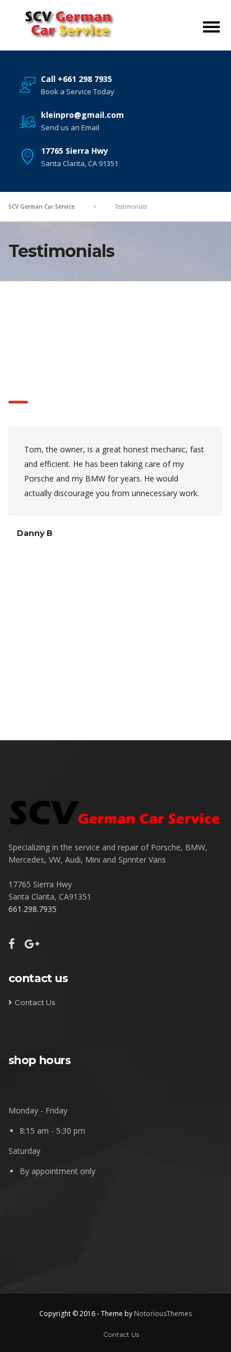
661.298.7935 (32, 909)
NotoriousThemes (163, 1313)
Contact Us (35, 1002)
